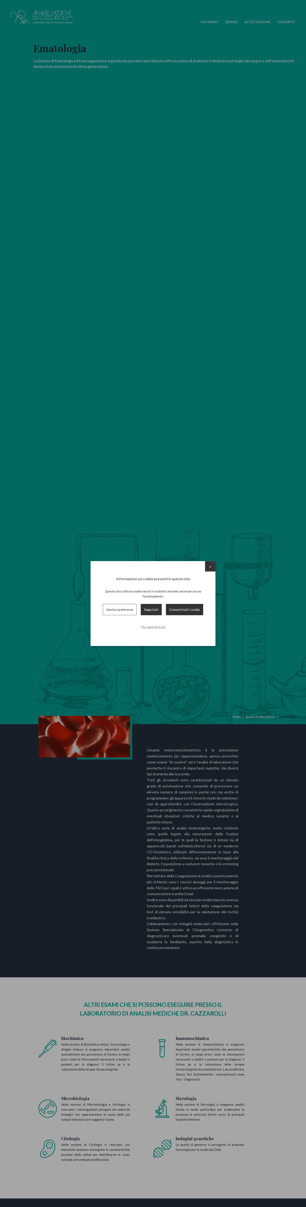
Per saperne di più (153, 627)
